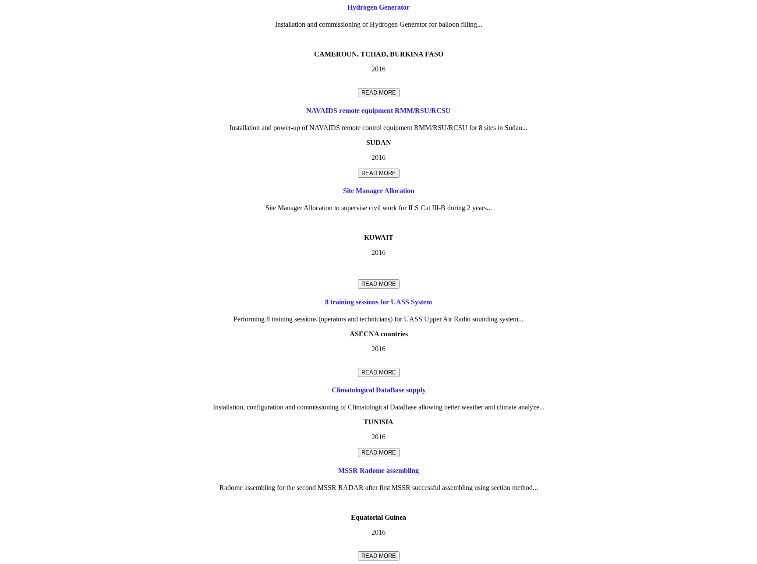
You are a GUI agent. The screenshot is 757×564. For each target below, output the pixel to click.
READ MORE (378, 92)
